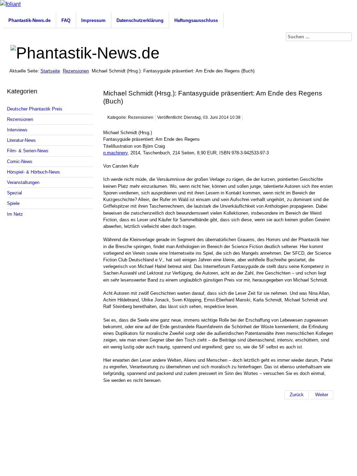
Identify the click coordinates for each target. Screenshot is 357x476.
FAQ (65, 20)
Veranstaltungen (23, 182)
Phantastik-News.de (29, 20)
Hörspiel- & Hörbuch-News (33, 172)
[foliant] (10, 4)
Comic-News (19, 161)
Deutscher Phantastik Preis (34, 109)
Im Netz (15, 214)
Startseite (50, 71)
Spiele (13, 203)
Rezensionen (76, 71)
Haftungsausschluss (196, 20)
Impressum (93, 20)
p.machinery (115, 152)
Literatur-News (21, 140)
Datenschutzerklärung (140, 20)
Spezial (14, 192)
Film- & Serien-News (27, 150)
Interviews (17, 129)
